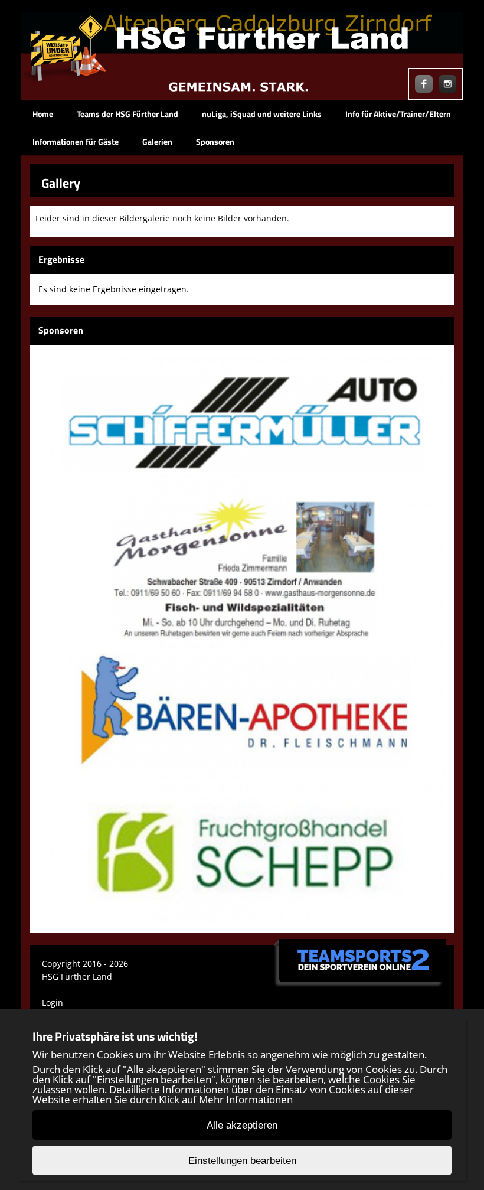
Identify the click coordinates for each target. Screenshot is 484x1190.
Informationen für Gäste (75, 141)
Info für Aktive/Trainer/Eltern (398, 113)
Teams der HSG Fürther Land (127, 113)
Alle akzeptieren (242, 1125)
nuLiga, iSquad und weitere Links (262, 113)
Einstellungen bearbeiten (242, 1160)
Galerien (157, 141)
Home (42, 113)
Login (52, 1002)
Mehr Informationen (246, 1099)
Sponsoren (215, 141)
